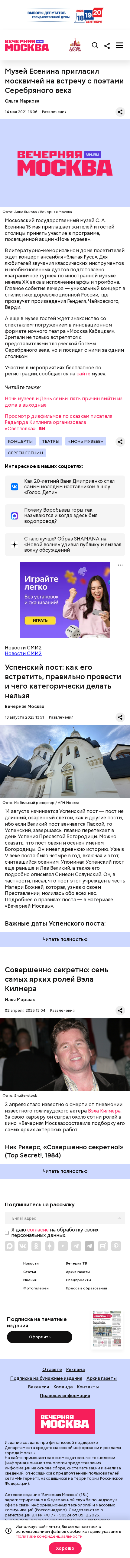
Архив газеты (78, 1272)
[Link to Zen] (49, 1246)
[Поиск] (95, 45)
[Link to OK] (36, 1246)
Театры (50, 441)
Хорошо (65, 1548)
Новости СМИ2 (23, 653)
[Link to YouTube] (63, 1246)
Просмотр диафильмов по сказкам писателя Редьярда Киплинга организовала (58, 422)
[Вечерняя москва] (65, 1421)
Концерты (20, 441)
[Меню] (119, 45)
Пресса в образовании (86, 1288)
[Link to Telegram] (76, 1246)
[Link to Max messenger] (10, 1246)
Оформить (39, 1337)
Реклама (75, 1369)
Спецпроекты (78, 1280)
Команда (63, 1387)
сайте (83, 374)
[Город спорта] (75, 45)
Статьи (29, 1272)
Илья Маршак (20, 999)
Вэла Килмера (104, 1111)
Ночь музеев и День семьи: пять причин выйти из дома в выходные (63, 401)
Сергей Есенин (25, 453)
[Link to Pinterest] (116, 1246)
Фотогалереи (36, 1288)
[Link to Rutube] (103, 1246)
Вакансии (38, 1387)
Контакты (88, 1387)
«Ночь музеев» (85, 441)
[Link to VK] (23, 1246)
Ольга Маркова (22, 101)
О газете (52, 1369)
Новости (31, 1263)
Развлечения (54, 112)
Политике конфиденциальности (49, 1536)
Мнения (30, 1280)
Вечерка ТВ (76, 1263)
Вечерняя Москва (24, 706)
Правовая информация (65, 1395)
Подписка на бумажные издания (46, 1378)
